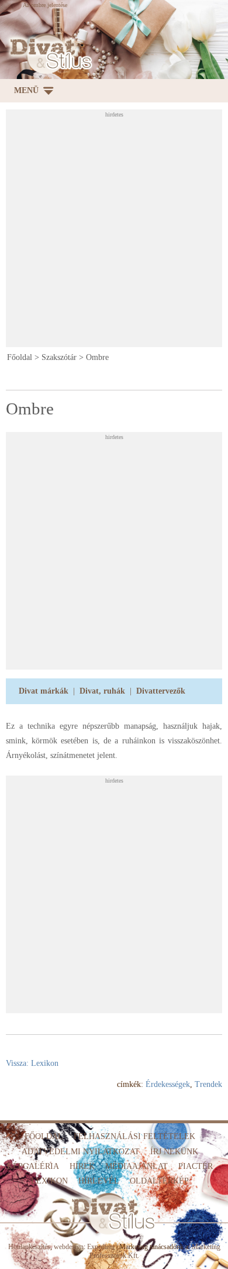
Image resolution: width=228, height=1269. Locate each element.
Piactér (195, 1166)
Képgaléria (33, 1166)
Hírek (82, 1166)
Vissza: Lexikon (32, 1063)
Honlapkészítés (29, 1247)
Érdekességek (168, 1084)
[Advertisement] (114, 232)
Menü (26, 90)
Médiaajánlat (136, 1166)
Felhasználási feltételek (134, 1136)
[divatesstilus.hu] (48, 54)
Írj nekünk (174, 1151)
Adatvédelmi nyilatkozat (81, 1151)
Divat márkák (43, 691)
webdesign (69, 1247)
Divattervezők (160, 691)
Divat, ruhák (102, 691)
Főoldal (19, 357)
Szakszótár (59, 357)
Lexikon (49, 1181)
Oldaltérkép (159, 1181)
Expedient (101, 1247)
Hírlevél (98, 1181)
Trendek (208, 1084)
